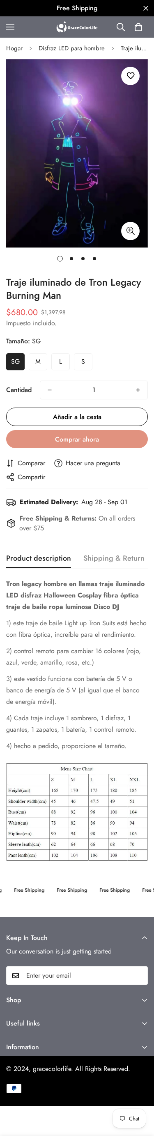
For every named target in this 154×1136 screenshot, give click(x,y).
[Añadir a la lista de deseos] (130, 76)
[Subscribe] (139, 975)
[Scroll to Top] (139, 1092)
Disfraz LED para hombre (72, 48)
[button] (138, 27)
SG (15, 361)
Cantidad (19, 389)
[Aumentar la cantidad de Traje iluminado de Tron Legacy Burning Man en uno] (138, 390)
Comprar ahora (77, 439)
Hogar (14, 48)
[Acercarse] (130, 231)
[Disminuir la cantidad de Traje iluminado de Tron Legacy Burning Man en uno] (49, 390)
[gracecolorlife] (77, 27)
